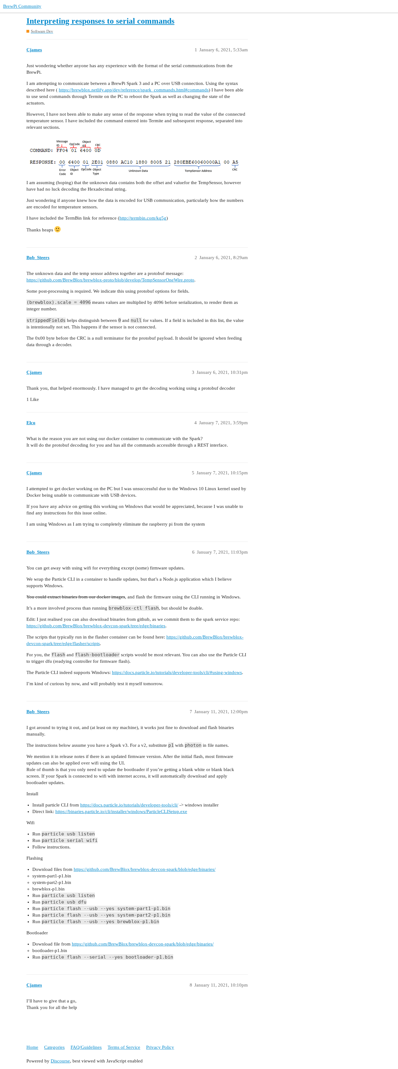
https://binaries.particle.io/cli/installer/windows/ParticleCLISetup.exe (121, 811)
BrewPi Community (22, 6)
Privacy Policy (160, 1047)
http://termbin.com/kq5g (142, 218)
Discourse (60, 1060)
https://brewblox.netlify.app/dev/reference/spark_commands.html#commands (134, 89)
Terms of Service (124, 1047)
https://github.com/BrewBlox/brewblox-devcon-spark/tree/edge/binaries (95, 625)
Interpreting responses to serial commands (100, 21)
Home (32, 1047)
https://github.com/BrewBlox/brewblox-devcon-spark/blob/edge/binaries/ (144, 869)
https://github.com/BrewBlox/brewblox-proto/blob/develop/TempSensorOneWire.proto (110, 279)
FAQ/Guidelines (86, 1047)
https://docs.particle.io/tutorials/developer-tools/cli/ (129, 804)
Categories (54, 1047)
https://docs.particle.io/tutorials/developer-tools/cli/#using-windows (177, 672)
